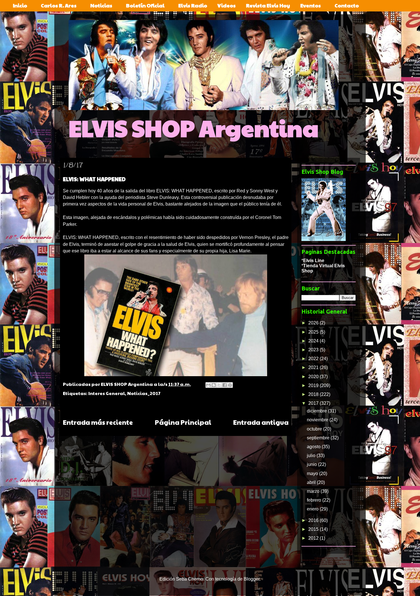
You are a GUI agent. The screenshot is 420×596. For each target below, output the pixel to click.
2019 (314, 385)
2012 (314, 538)
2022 (314, 358)
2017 (314, 403)
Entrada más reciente (98, 422)
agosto (314, 446)
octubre (315, 428)
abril (312, 482)
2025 (314, 332)
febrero (314, 500)
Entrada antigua (261, 422)
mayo (313, 473)
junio (312, 464)
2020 (314, 376)
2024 (314, 340)
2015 (314, 529)
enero (313, 509)
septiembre (319, 437)
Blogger (251, 579)
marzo (314, 491)
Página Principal (183, 422)
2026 (314, 322)
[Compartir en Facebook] (224, 385)
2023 (314, 349)
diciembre (317, 410)
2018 (314, 394)
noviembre (318, 419)
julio (312, 455)
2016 (314, 520)
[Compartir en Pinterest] (230, 385)
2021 (314, 367)
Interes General (106, 393)
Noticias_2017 (144, 393)
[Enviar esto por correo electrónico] (208, 385)
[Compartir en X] (219, 385)
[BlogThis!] (214, 385)
